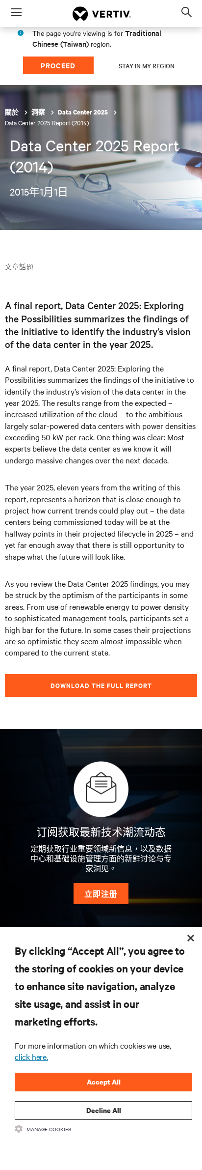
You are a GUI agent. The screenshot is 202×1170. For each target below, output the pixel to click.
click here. (31, 1056)
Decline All (103, 1110)
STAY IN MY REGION (147, 65)
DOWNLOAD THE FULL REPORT (101, 685)
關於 (12, 112)
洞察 (39, 112)
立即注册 (101, 893)
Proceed (58, 65)
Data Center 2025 (83, 112)
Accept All (104, 1081)
